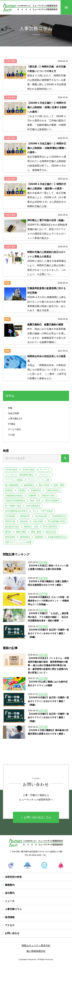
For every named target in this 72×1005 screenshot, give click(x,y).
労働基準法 (36, 490)
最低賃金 (24, 521)
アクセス (10, 925)
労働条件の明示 (48, 495)
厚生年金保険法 (52, 500)
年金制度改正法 (59, 516)
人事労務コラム (13, 909)
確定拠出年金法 (12, 526)
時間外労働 (10, 521)
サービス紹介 (14, 429)
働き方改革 (44, 485)
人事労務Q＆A (15, 418)
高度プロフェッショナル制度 (18, 542)
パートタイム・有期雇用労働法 (19, 475)
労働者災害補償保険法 (15, 500)
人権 (47, 480)
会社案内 (10, 892)
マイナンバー (34, 480)
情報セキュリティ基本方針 (36, 945)
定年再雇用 (10, 516)
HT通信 (11, 424)
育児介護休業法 (50, 526)
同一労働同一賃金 (13, 506)
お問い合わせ (12, 933)
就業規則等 (25, 516)
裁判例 (8, 532)
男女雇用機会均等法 (57, 521)
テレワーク (45, 469)
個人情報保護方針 (36, 951)
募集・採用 (35, 500)
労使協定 (22, 490)
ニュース (10, 901)
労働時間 (32, 495)
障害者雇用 (10, 537)
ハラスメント (44, 475)
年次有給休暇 (41, 516)
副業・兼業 (59, 485)
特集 (10, 408)
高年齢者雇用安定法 (57, 537)
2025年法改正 (28, 469)
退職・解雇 (36, 532)
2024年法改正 (11, 469)
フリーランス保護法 (14, 480)
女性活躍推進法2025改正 (16, 511)
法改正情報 (13, 413)
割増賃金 (9, 490)
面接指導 (39, 537)
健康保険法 (29, 485)
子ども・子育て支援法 (42, 511)
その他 (11, 434)
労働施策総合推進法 (14, 495)
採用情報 (10, 917)
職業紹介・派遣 (31, 526)
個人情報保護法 (12, 485)
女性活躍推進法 (33, 506)
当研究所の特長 (13, 876)
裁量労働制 (21, 532)
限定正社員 (51, 532)
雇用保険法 (25, 537)
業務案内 (10, 884)
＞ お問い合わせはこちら (36, 817)
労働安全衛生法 (53, 490)
